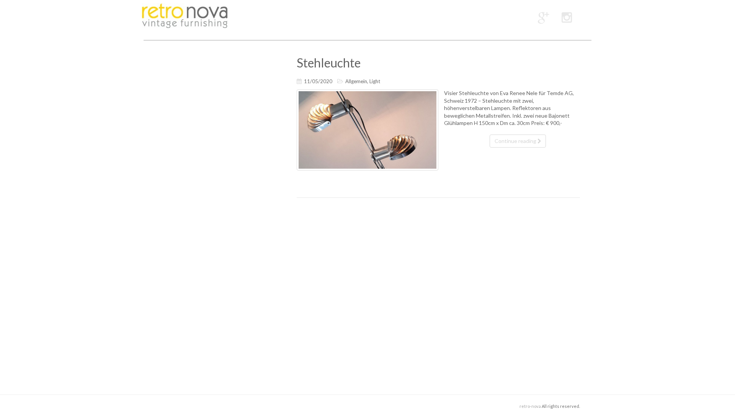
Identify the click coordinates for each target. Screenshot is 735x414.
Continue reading (516, 141)
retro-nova (530, 406)
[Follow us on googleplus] (543, 17)
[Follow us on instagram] (567, 17)
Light (374, 81)
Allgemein (356, 81)
